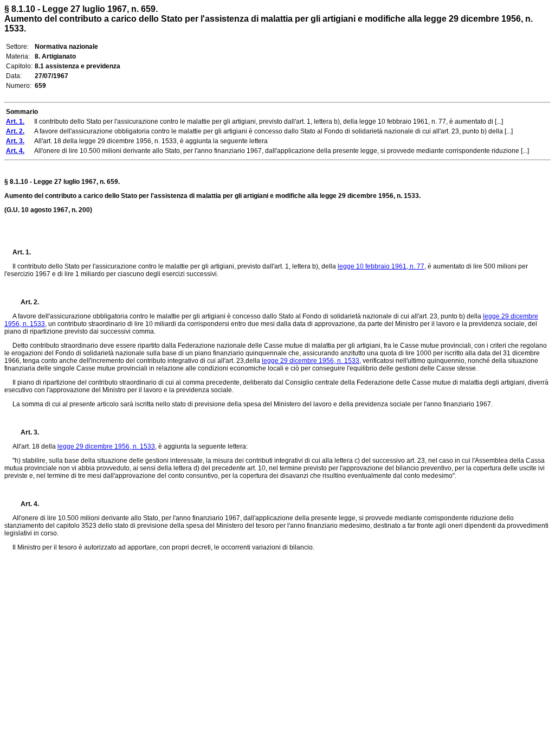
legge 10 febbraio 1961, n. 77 (381, 266)
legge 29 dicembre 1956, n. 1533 (310, 361)
